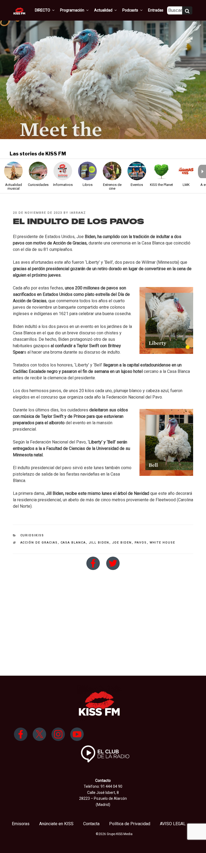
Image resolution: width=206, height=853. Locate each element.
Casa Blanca (73, 542)
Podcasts (130, 10)
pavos (141, 542)
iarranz (78, 213)
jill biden (99, 542)
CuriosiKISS (32, 535)
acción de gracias (39, 542)
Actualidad (103, 10)
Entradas (155, 10)
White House (162, 542)
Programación (72, 10)
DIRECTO (42, 10)
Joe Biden (122, 542)
